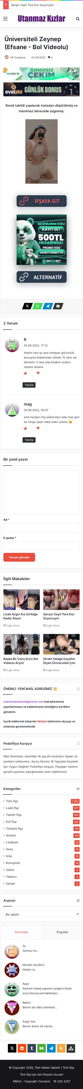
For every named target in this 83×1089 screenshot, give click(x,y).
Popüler (63, 932)
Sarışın (10, 883)
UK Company (18, 57)
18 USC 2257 (61, 1081)
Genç (9, 849)
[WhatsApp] (36, 306)
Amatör (11, 835)
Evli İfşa (11, 821)
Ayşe (26, 983)
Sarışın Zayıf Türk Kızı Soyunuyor (32, 5)
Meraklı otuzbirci (33, 964)
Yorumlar (21, 932)
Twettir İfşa (13, 815)
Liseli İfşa (12, 808)
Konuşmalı (13, 863)
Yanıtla (29, 385)
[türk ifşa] (42, 18)
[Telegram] (46, 306)
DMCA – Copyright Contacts (31, 1081)
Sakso (10, 869)
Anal (9, 856)
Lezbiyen (12, 842)
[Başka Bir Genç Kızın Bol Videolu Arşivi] (21, 644)
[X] (26, 306)
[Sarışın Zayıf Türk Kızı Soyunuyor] (61, 599)
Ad (6, 519)
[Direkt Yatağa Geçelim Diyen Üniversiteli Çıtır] (61, 644)
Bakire (27, 1002)
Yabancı (11, 876)
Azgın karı (29, 1021)
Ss (24, 946)
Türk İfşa (12, 801)
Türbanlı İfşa (14, 828)
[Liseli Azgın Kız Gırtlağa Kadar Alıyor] (21, 599)
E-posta (9, 538)
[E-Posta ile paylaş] (57, 306)
